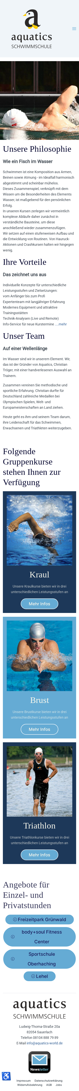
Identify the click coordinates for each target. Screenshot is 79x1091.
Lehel (42, 976)
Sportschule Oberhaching (42, 959)
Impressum (23, 1080)
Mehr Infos (39, 603)
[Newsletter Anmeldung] (39, 1062)
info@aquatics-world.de (45, 1043)
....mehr (61, 324)
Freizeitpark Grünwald (42, 919)
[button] (74, 28)
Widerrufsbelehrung (29, 1084)
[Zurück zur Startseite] (31, 28)
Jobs (59, 1084)
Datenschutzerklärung (49, 1080)
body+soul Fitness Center (42, 936)
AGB (49, 1084)
